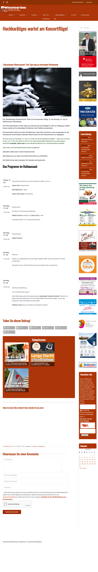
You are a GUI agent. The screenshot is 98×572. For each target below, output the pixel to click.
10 (80, 459)
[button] (55, 19)
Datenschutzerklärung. (10, 497)
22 (92, 461)
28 (90, 464)
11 (82, 459)
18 (82, 461)
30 (95, 464)
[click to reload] (88, 425)
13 (87, 459)
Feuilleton (34, 446)
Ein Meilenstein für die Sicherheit (86, 139)
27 (87, 464)
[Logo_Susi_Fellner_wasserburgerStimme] (87, 300)
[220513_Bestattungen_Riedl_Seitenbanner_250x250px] (87, 278)
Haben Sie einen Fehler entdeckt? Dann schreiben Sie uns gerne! (23, 407)
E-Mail (82, 403)
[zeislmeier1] (87, 363)
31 (80, 466)
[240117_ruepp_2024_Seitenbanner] (87, 81)
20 (87, 461)
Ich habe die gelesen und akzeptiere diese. (86, 413)
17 (80, 461)
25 (82, 464)
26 (85, 464)
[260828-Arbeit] (17, 369)
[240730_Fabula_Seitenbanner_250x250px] (87, 256)
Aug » (84, 468)
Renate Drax (8, 446)
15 (92, 459)
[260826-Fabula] (43, 343)
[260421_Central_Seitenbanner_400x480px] (87, 231)
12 (85, 459)
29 (92, 464)
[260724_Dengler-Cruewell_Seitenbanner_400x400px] (87, 209)
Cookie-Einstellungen (35, 542)
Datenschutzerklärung (86, 412)
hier (83, 401)
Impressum (22, 542)
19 (85, 461)
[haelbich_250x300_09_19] (87, 184)
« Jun (80, 468)
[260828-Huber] (17, 343)
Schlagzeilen (41, 446)
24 (80, 464)
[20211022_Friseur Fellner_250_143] (87, 319)
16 (95, 459)
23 (95, 461)
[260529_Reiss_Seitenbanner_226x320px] (87, 334)
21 (90, 461)
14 (90, 459)
